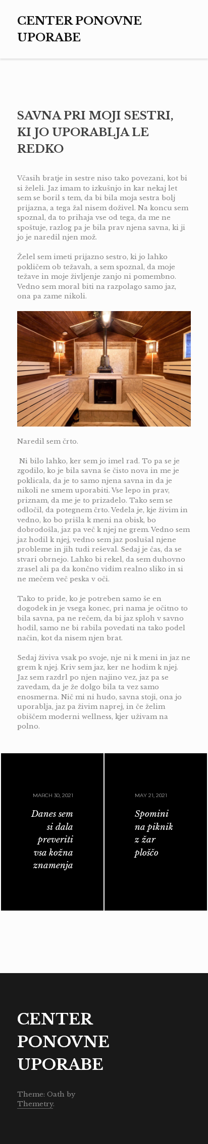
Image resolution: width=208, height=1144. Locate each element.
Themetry (35, 1104)
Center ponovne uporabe (63, 1042)
